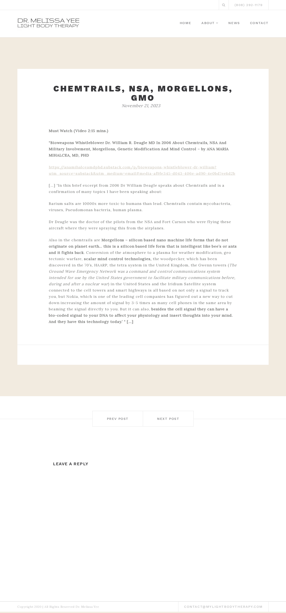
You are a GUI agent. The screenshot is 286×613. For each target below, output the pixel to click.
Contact (259, 23)
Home (185, 23)
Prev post (118, 419)
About (208, 23)
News (234, 23)
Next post (168, 419)
